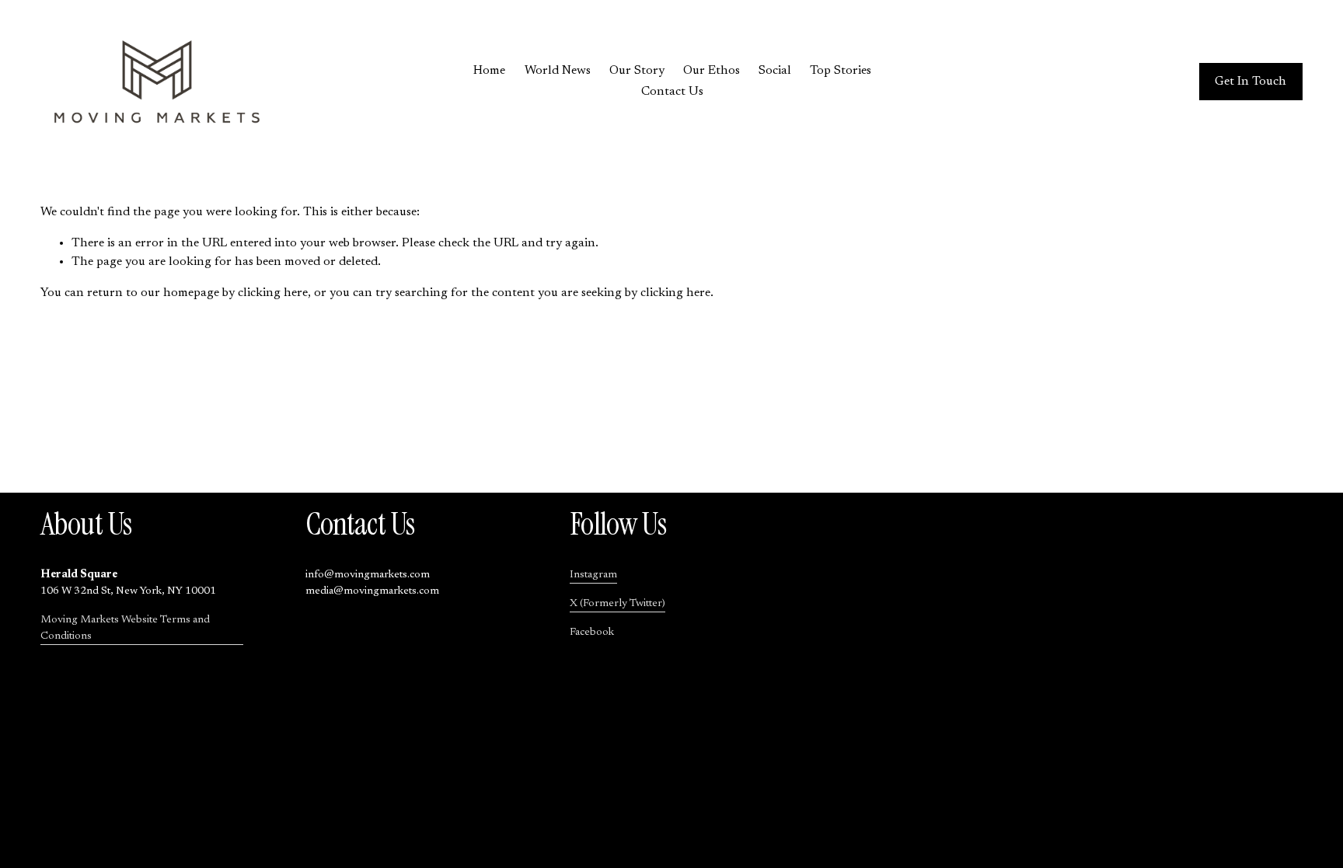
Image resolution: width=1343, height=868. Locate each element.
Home (489, 70)
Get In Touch (1250, 81)
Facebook (592, 632)
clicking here (273, 293)
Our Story (637, 70)
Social (775, 70)
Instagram (593, 575)
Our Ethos (711, 70)
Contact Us (672, 91)
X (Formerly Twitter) (617, 603)
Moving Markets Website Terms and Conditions (125, 628)
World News (558, 70)
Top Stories (840, 70)
